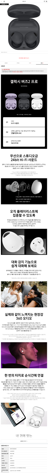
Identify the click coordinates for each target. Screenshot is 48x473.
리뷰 (30, 63)
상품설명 (6, 63)
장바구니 (46, 1)
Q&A (42, 63)
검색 (44, 1)
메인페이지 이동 (4, 1)
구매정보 (18, 63)
